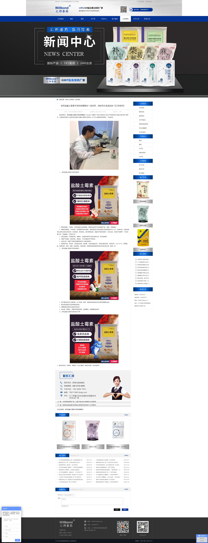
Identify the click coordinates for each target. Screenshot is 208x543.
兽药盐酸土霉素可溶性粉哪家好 (76, 115)
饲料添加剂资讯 (143, 124)
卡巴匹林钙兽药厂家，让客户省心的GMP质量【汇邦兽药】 (80, 401)
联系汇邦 (149, 1)
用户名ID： (61, 495)
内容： (59, 498)
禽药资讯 (141, 112)
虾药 (66, 535)
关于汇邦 (136, 19)
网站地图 (141, 1)
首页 (66, 99)
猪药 (82, 19)
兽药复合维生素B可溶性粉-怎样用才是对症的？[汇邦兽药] (79, 405)
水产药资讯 (142, 120)
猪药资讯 (141, 116)
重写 (125, 509)
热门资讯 (62, 455)
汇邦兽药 (143, 161)
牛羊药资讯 (142, 132)
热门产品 (143, 177)
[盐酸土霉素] (94, 145)
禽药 (71, 19)
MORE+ (126, 415)
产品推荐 (62, 415)
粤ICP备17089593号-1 (147, 541)
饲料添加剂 (142, 152)
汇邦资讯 (125, 19)
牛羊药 (141, 156)
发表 (117, 509)
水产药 (93, 19)
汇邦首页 (61, 19)
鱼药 (69, 535)
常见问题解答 (143, 128)
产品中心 (104, 19)
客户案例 (115, 19)
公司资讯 (77, 99)
